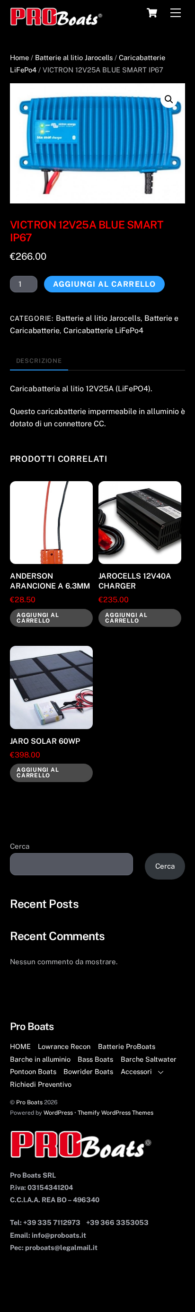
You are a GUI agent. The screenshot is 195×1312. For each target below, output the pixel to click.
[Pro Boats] (56, 21)
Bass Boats (95, 1059)
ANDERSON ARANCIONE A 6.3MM (50, 581)
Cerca (19, 846)
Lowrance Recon (64, 1046)
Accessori (136, 1071)
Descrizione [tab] (39, 360)
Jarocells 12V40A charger (134, 581)
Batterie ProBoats (126, 1046)
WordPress (58, 1112)
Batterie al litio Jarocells (74, 57)
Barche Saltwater (149, 1059)
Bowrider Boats (88, 1071)
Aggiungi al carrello (104, 284)
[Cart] (151, 12)
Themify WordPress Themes (115, 1112)
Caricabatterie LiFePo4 (103, 330)
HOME (20, 1046)
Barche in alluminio (40, 1059)
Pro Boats (29, 1102)
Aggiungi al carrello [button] (38, 618)
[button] (168, 99)
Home (19, 57)
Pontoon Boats (33, 1071)
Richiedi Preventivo (40, 1084)
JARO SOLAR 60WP (45, 741)
